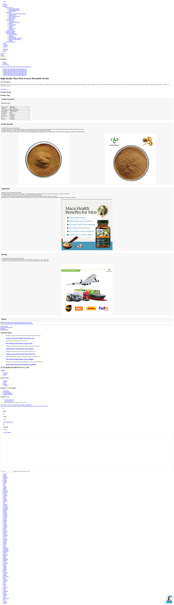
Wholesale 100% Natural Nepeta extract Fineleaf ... (20, 348)
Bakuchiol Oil (34, 406)
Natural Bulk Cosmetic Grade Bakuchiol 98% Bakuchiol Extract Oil (18, 323)
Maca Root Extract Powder (6, 327)
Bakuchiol (20, 406)
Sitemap (23, 404)
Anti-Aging (11, 35)
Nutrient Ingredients (10, 32)
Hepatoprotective (12, 37)
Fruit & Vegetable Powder (14, 22)
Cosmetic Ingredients (10, 30)
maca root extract (4, 326)
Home (4, 4)
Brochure (5, 46)
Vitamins (11, 27)
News (4, 43)
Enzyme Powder (12, 24)
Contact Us (5, 45)
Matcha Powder (9, 7)
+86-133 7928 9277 (8, 401)
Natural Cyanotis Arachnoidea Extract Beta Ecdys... (20, 338)
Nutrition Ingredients (7, 394)
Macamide (3, 328)
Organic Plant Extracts (11, 41)
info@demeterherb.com (9, 399)
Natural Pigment (12, 17)
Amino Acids (11, 21)
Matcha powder (4, 406)
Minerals (10, 40)
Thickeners (11, 29)
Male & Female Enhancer (14, 16)
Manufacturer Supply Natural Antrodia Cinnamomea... (21, 364)
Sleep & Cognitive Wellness (15, 39)
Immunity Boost (12, 15)
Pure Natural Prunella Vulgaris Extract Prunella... (20, 359)
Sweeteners (11, 26)
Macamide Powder (5, 329)
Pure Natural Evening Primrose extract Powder (19, 343)
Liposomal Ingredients (11, 33)
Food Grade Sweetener (42, 406)
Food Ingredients (9, 19)
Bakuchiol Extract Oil (12, 406)
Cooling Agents (12, 28)
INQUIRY (3, 370)
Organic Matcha (12, 11)
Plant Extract (8, 12)
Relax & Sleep (12, 18)
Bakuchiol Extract (26, 406)
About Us (5, 5)
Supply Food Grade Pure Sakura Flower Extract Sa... (21, 354)
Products (5, 6)
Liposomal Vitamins (13, 34)
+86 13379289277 (7, 432)
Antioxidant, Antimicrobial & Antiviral (17, 13)
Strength (5, 44)
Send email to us (4, 89)
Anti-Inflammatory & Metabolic (15, 38)
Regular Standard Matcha (14, 8)
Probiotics (11, 23)
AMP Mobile (28, 404)
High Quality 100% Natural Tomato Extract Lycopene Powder (18, 322)
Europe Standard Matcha (14, 10)
